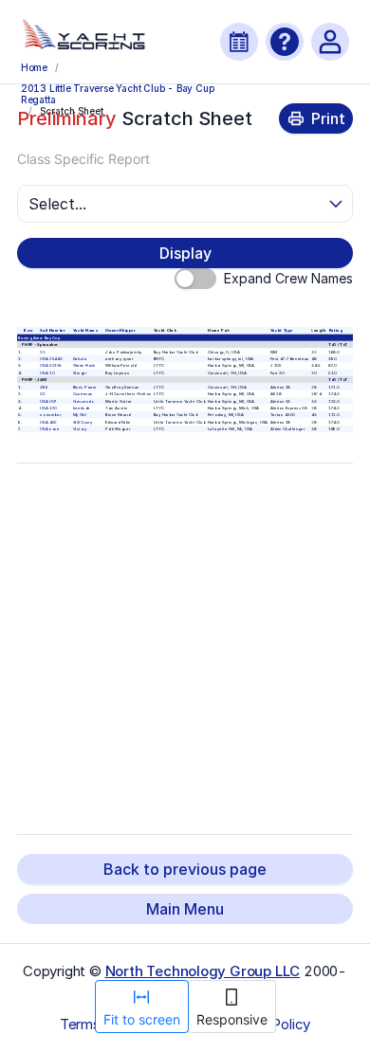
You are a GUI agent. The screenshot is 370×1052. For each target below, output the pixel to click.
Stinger (79, 373)
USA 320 (48, 408)
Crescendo (82, 400)
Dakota (79, 358)
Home (34, 67)
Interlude (80, 408)
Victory (78, 428)
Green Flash (84, 365)
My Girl (78, 414)
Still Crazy (81, 422)
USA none (49, 428)
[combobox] (176, 204)
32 (42, 393)
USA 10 (47, 373)
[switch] (195, 278)
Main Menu (185, 908)
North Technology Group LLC (203, 971)
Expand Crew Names (288, 278)
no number (50, 414)
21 (42, 351)
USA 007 (48, 400)
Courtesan (82, 393)
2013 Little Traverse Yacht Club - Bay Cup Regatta (117, 92)
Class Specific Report (83, 159)
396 (43, 387)
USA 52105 (51, 365)
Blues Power (84, 387)
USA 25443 (51, 358)
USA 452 (48, 422)
